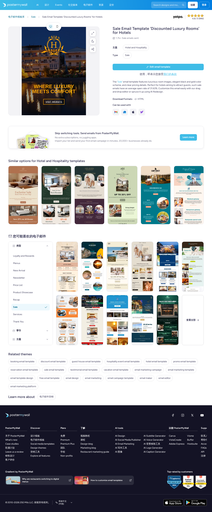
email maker (146, 378)
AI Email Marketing (124, 443)
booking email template (22, 361)
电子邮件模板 (37, 439)
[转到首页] (13, 5)
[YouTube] (202, 415)
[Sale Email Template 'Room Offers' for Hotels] (168, 267)
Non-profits (66, 455)
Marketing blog (88, 447)
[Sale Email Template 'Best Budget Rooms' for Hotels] (117, 320)
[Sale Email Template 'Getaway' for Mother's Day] (89, 195)
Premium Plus (67, 443)
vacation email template (116, 369)
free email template (49, 378)
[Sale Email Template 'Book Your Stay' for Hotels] (117, 267)
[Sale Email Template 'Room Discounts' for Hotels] (67, 320)
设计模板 (35, 435)
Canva (172, 435)
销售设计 (10, 455)
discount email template (53, 361)
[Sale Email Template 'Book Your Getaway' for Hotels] (92, 320)
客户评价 (10, 459)
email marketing (93, 378)
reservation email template (24, 369)
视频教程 (85, 435)
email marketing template (181, 369)
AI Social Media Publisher (128, 439)
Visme (190, 435)
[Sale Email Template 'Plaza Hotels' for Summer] (193, 267)
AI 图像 (118, 451)
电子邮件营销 (46, 396)
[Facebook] (173, 415)
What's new (11, 439)
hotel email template (156, 361)
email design (72, 378)
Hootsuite (192, 443)
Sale (127, 55)
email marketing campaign (148, 369)
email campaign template (120, 378)
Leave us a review (14, 451)
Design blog (86, 443)
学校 (62, 451)
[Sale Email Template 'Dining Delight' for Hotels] (122, 195)
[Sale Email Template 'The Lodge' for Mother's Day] (142, 267)
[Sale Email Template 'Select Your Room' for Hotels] (67, 267)
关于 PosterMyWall (15, 435)
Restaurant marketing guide (94, 451)
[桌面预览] (50, 26)
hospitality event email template (123, 361)
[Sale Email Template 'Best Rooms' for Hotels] (56, 195)
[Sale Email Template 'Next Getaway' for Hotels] (23, 195)
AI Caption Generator (155, 451)
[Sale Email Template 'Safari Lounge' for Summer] (92, 267)
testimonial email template (84, 369)
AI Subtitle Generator (155, 435)
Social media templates (42, 443)
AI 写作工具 (121, 447)
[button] (92, 33)
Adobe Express (177, 443)
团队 (62, 447)
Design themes (38, 447)
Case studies (12, 443)
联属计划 (10, 447)
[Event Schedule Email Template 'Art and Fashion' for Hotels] (168, 320)
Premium (65, 439)
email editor (165, 378)
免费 (62, 435)
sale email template (54, 369)
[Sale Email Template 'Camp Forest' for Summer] (156, 195)
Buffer (190, 439)
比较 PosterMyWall (179, 428)
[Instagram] (182, 415)
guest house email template (86, 361)
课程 (82, 439)
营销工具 (35, 451)
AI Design (120, 435)
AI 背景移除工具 (152, 443)
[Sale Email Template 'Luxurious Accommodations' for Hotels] (142, 320)
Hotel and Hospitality (136, 47)
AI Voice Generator (153, 439)
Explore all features (40, 455)
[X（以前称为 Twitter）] (192, 415)
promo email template (184, 361)
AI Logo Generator (153, 447)
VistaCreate (175, 439)
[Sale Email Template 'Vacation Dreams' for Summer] (189, 195)
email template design (21, 378)
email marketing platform (23, 386)
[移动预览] (57, 26)
